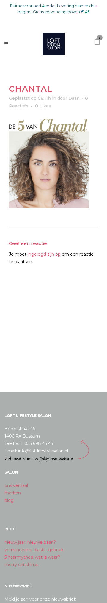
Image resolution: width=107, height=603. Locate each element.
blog (9, 500)
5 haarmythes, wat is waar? (32, 557)
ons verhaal (16, 485)
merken (12, 493)
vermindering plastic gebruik (34, 549)
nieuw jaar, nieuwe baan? (30, 542)
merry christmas (21, 564)
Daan (74, 98)
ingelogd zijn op (44, 254)
